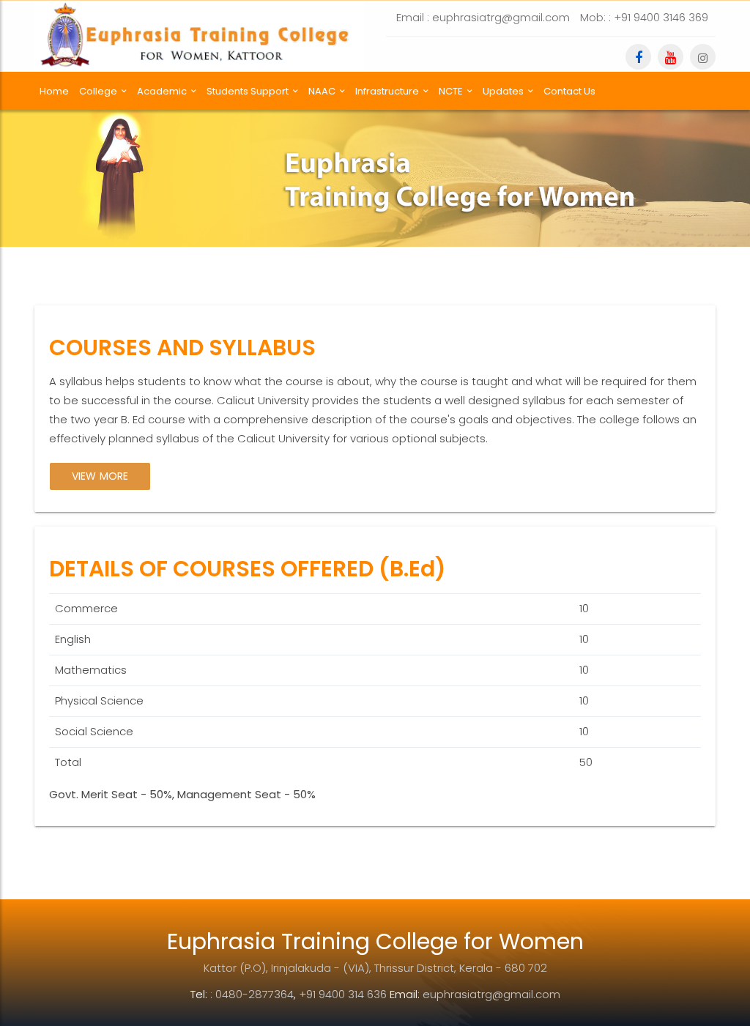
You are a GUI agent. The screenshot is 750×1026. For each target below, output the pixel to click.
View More (100, 476)
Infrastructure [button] (387, 91)
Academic (162, 91)
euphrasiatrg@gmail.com (491, 994)
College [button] (98, 91)
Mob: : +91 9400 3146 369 (644, 17)
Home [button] (54, 91)
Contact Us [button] (569, 91)
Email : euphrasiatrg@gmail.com (483, 17)
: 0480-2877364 (252, 994)
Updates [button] (503, 91)
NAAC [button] (321, 91)
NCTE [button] (451, 91)
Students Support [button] (248, 91)
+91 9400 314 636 (343, 994)
